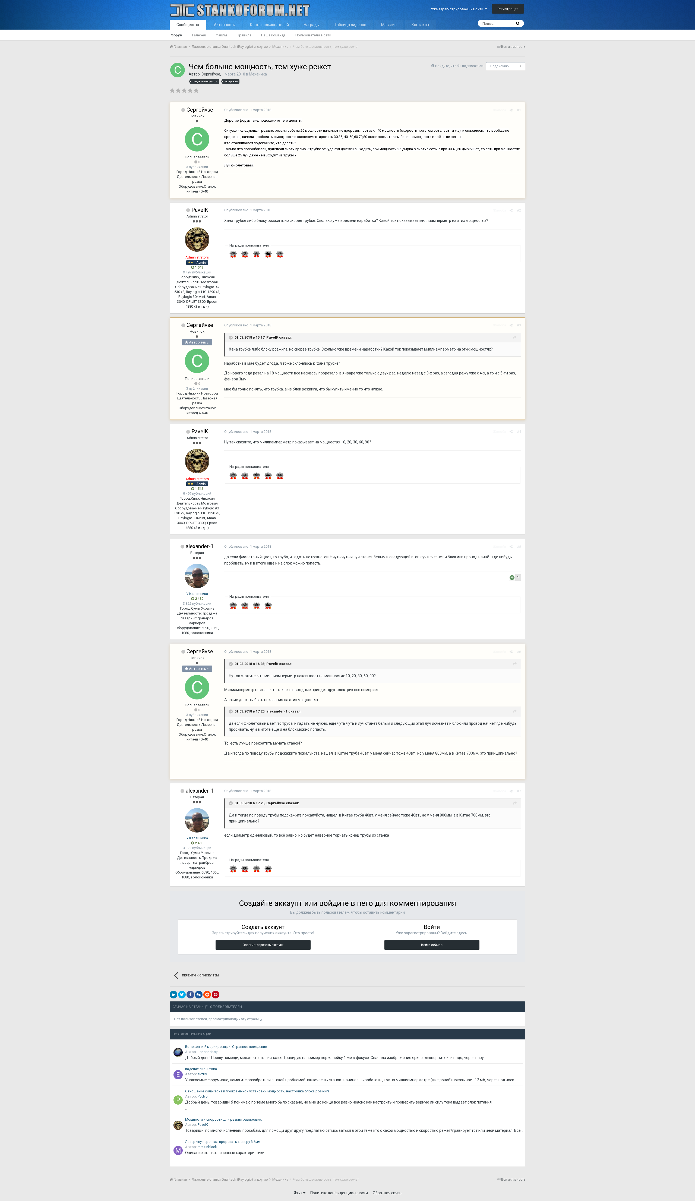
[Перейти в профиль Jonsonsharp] (178, 1052)
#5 (519, 547)
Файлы (221, 35)
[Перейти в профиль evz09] (178, 1074)
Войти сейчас (432, 945)
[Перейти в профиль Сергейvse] (177, 70)
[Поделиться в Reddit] (207, 994)
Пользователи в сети (313, 35)
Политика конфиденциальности (339, 1193)
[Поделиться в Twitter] (182, 994)
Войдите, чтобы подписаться (459, 66)
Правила (244, 35)
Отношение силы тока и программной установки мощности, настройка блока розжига (257, 1091)
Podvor (203, 1096)
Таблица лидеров (350, 25)
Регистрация (508, 9)
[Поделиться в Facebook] (190, 994)
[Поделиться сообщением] (511, 110)
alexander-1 (200, 546)
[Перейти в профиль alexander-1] (197, 576)
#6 (519, 652)
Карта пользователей (269, 25)
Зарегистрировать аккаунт (263, 945)
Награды (312, 25)
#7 (519, 791)
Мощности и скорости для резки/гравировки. (223, 1119)
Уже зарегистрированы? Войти (458, 9)
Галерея (199, 35)
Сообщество (187, 25)
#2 (519, 210)
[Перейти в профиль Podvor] (178, 1100)
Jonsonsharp (208, 1052)
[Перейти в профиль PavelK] (197, 239)
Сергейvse (210, 74)
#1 (519, 110)
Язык (298, 1193)
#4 (519, 432)
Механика (258, 74)
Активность (224, 25)
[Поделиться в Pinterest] (215, 994)
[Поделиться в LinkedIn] (173, 994)
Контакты (420, 25)
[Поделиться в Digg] (199, 994)
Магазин (389, 25)
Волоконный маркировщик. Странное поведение (226, 1047)
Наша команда (273, 35)
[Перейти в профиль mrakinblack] (178, 1150)
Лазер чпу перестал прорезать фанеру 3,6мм (222, 1142)
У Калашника (197, 594)
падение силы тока (201, 1069)
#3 (519, 325)
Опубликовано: (247, 110)
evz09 (202, 1074)
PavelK (199, 210)
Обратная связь (387, 1193)
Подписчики (500, 66)
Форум (176, 35)
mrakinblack (207, 1147)
